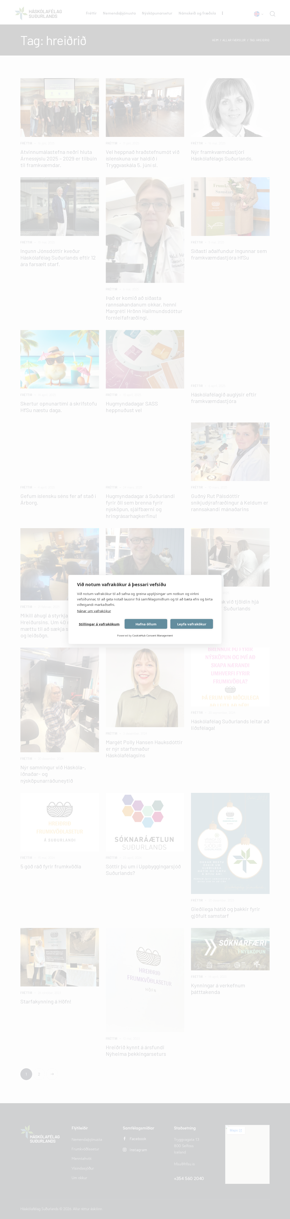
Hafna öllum (146, 624)
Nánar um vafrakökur (94, 611)
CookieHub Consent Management (152, 635)
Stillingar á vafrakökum (99, 624)
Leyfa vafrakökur (191, 624)
